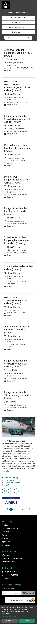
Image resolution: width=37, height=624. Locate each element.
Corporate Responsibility (10, 528)
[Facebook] (4, 490)
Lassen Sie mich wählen (9, 616)
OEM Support (6, 555)
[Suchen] (29, 38)
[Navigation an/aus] (33, 5)
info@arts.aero (10, 572)
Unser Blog (5, 538)
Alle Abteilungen (18, 27)
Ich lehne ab (9, 621)
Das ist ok (27, 621)
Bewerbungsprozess (12, 483)
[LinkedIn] (10, 490)
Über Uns (5, 525)
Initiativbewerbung (11, 478)
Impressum (6, 542)
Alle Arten (18, 32)
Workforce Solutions (9, 562)
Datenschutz (6, 545)
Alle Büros (18, 22)
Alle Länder (17, 18)
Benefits (7, 485)
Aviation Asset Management (12, 558)
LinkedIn (7, 578)
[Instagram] (16, 490)
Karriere (4, 535)
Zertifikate (5, 532)
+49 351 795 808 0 (11, 575)
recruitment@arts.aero (12, 480)
